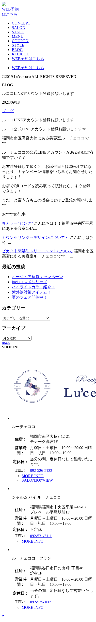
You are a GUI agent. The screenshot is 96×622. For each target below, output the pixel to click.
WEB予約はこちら (28, 59)
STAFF (18, 32)
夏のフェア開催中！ (29, 297)
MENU (18, 36)
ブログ (8, 111)
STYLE (18, 45)
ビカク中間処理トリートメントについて (37, 251)
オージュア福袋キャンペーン (37, 277)
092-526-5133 (41, 470)
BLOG (17, 50)
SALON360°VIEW (37, 480)
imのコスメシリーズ (29, 282)
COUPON (20, 41)
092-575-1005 (41, 602)
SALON (18, 27)
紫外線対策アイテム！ (31, 292)
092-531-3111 (41, 536)
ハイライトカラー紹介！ (33, 287)
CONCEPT (21, 23)
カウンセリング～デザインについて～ (35, 237)
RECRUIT (20, 54)
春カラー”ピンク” (17, 223)
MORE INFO (33, 476)
